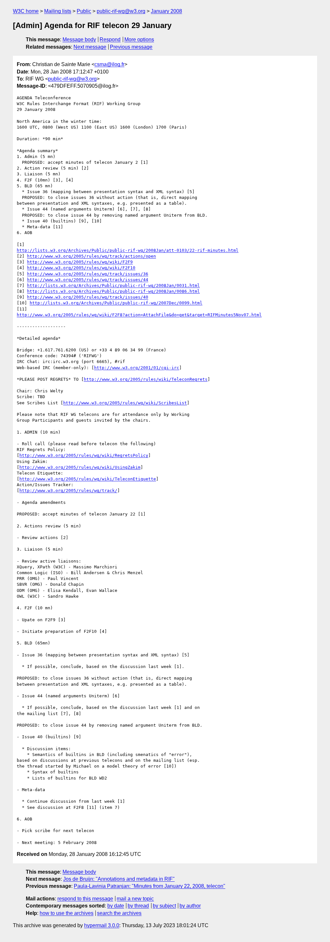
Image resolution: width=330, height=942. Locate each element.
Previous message (131, 47)
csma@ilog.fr (109, 64)
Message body (79, 39)
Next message (89, 47)
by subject (164, 905)
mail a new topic (135, 898)
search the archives (119, 913)
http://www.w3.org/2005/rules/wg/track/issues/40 (87, 297)
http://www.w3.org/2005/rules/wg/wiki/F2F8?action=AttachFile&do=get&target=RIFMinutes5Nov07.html (139, 314)
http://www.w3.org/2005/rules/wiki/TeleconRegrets (146, 379)
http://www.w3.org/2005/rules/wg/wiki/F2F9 (80, 262)
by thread (138, 905)
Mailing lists (57, 11)
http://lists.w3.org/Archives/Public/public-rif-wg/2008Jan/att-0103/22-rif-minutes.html (127, 250)
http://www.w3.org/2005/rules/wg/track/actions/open (91, 256)
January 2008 (166, 11)
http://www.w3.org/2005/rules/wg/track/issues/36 (87, 273)
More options (139, 39)
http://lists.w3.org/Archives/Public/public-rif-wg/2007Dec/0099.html (116, 302)
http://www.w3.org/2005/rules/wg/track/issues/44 (87, 279)
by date (115, 905)
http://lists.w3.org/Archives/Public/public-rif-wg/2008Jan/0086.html (113, 291)
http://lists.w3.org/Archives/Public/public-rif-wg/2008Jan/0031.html (113, 285)
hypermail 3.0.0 (101, 925)
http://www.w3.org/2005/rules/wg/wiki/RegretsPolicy (83, 455)
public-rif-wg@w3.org (121, 11)
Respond (110, 39)
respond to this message (85, 898)
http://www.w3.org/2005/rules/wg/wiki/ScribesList (125, 402)
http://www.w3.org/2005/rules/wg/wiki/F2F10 (81, 267)
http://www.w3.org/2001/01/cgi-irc (136, 367)
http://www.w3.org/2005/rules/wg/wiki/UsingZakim (80, 467)
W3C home (26, 11)
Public (84, 11)
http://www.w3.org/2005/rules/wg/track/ (68, 490)
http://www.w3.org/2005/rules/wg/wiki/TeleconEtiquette (87, 478)
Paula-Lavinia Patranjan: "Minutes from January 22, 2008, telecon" (149, 886)
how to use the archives (66, 913)
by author (190, 905)
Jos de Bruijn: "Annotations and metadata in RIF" (119, 879)
